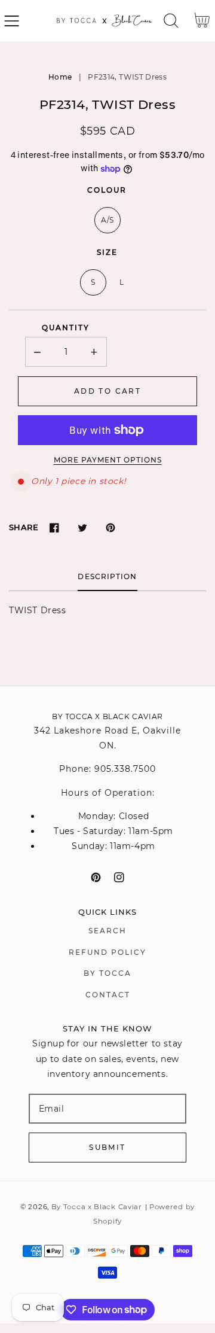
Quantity (66, 327)
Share (23, 527)
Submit (107, 1147)
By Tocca (107, 973)
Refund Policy (107, 952)
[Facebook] (54, 527)
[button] (11, 20)
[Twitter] (82, 527)
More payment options (108, 459)
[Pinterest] (110, 527)
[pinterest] (96, 877)
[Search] (171, 20)
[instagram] (119, 877)
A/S (107, 219)
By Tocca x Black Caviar (96, 1207)
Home (60, 76)
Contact (107, 994)
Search (107, 930)
